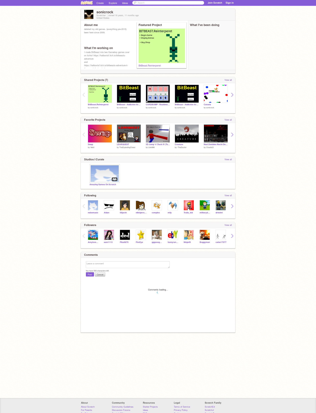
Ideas (125, 3)
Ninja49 (187, 242)
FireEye (139, 242)
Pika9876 (124, 242)
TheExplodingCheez (127, 147)
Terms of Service (182, 406)
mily (170, 212)
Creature (179, 144)
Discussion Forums (121, 410)
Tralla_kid (188, 212)
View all (228, 79)
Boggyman (205, 242)
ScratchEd (210, 406)
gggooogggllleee (157, 242)
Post (90, 274)
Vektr (92, 147)
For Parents (86, 410)
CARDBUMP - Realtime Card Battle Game (158, 104)
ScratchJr (209, 410)
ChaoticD (210, 147)
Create (100, 3)
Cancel (100, 274)
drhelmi (219, 212)
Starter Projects (150, 406)
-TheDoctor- (182, 147)
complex (156, 212)
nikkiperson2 (141, 212)
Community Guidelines (122, 406)
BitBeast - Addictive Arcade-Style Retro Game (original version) (187, 104)
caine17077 (221, 242)
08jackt (123, 212)
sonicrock (94, 107)
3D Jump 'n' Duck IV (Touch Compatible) (158, 144)
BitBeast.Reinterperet (150, 65)
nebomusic (93, 212)
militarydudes (205, 212)
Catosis (207, 104)
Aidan (106, 212)
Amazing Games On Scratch (103, 184)
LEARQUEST (123, 144)
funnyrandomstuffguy (173, 242)
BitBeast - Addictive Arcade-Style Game (129, 104)
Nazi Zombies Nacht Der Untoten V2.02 (216, 144)
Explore (113, 3)
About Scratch (88, 406)
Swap (90, 144)
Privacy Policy (181, 410)
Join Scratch (215, 2)
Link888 (151, 147)
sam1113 (108, 242)
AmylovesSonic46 (93, 242)
